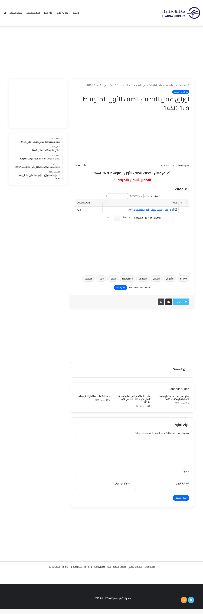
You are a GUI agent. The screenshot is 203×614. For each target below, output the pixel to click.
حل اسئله (82, 567)
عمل (112, 278)
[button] (187, 202)
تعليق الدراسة (54, 567)
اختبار (96, 567)
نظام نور (73, 567)
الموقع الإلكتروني (122, 483)
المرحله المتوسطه (171, 85)
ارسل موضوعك (33, 13)
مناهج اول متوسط (140, 85)
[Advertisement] (101, 51)
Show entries (147, 196)
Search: (133, 196)
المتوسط (126, 278)
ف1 (100, 278)
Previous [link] (127, 217)
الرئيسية (76, 13)
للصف (88, 278)
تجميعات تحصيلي (135, 567)
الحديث (142, 278)
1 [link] (117, 217)
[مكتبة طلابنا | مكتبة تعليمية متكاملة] (181, 13)
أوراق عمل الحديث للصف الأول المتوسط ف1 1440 (150, 209)
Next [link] (108, 217)
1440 (184, 278)
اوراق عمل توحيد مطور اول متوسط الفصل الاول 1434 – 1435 (173, 397)
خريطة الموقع (15, 13)
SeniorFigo (182, 165)
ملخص (102, 567)
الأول (156, 278)
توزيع (90, 567)
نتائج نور (65, 567)
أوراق (169, 278)
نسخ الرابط (120, 287)
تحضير (109, 567)
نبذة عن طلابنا (62, 13)
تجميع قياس (149, 567)
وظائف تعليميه (119, 567)
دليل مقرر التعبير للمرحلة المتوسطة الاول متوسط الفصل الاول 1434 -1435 (134, 399)
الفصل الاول (155, 85)
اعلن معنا (48, 13)
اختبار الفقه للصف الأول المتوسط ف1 (93, 396)
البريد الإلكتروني (182, 483)
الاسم (186, 471)
